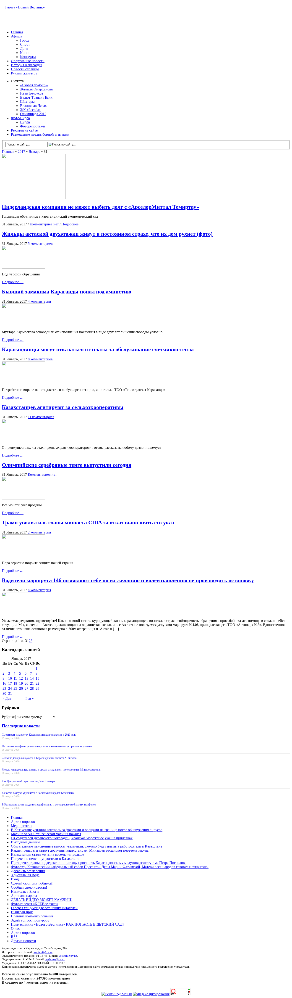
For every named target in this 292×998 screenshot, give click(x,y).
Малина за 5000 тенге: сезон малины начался (46, 834)
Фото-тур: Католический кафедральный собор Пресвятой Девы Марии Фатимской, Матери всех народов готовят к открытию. (110, 867)
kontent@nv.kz (43, 952)
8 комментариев (40, 359)
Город (24, 40)
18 (15, 683)
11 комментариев (41, 417)
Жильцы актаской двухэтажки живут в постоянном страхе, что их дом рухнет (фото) (107, 234)
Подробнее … (12, 282)
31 (10, 693)
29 (37, 688)
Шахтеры (27, 101)
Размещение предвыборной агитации (40, 134)
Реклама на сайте (24, 130)
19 (21, 683)
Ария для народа (24, 896)
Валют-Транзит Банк (36, 97)
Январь (34, 151)
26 (21, 688)
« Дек (7, 698)
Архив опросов (23, 822)
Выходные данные (25, 842)
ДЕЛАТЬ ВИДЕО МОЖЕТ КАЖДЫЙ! (41, 900)
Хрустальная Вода (25, 875)
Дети (24, 48)
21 (32, 683)
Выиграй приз (22, 912)
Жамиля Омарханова (36, 89)
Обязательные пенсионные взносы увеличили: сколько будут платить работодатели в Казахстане (86, 846)
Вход (15, 879)
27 (26, 688)
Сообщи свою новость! (29, 887)
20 (26, 683)
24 (10, 688)
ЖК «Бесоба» (30, 110)
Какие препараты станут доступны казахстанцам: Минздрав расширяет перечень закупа (80, 850)
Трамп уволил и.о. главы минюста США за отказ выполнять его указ (88, 522)
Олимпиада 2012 (33, 114)
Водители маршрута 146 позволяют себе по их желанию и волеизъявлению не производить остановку (128, 580)
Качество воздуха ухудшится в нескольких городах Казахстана (38, 793)
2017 (21, 151)
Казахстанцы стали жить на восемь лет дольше (47, 854)
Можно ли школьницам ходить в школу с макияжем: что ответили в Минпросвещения (51, 769)
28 (32, 688)
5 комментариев (40, 244)
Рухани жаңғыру (24, 73)
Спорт (25, 44)
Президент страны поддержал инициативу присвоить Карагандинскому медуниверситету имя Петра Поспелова (98, 863)
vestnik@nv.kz (68, 955)
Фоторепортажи (32, 126)
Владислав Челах (33, 106)
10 (10, 678)
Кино (24, 53)
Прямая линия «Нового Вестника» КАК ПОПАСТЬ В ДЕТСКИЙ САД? (67, 924)
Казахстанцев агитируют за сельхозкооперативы (62, 407)
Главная (17, 32)
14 (32, 678)
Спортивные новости (27, 61)
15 (37, 678)
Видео (25, 122)
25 (15, 688)
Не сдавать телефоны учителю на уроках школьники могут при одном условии (47, 746)
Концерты (28, 57)
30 (4, 693)
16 (4, 683)
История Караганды (26, 65)
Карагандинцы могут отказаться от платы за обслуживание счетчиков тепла (98, 349)
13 (26, 678)
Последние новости (21, 725)
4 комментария (39, 301)
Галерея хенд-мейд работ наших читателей (44, 908)
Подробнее (69, 224)
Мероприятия (21, 826)
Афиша (16, 36)
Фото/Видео (20, 118)
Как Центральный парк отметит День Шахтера (28, 781)
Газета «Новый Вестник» (25, 7)
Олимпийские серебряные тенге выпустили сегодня (66, 465)
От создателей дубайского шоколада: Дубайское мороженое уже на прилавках (72, 838)
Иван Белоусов (31, 93)
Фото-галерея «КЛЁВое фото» (34, 904)
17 (10, 683)
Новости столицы (25, 69)
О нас (15, 928)
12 (21, 678)
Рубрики (8, 717)
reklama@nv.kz (55, 959)
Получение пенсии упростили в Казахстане (45, 859)
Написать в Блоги (25, 891)
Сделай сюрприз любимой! (32, 883)
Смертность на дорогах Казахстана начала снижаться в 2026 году (39, 734)
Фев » (29, 698)
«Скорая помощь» (34, 85)
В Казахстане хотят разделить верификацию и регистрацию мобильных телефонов (49, 804)
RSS (14, 937)
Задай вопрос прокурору (30, 920)
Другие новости (23, 941)
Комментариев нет (44, 224)
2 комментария (39, 532)
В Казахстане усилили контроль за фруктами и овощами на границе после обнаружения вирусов (86, 830)
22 (37, 683)
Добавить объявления (28, 871)
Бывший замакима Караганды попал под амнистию (66, 292)
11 (15, 678)
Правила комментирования (32, 916)
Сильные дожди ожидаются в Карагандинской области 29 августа (39, 758)
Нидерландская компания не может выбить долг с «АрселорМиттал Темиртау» (100, 207)
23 (4, 688)
